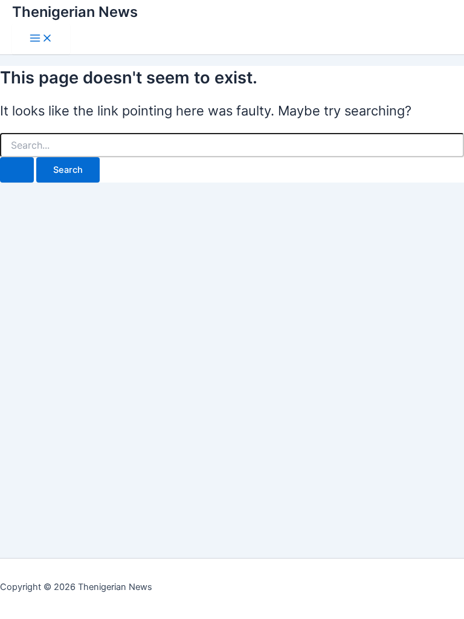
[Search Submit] (17, 170)
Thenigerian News (75, 12)
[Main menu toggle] (41, 39)
